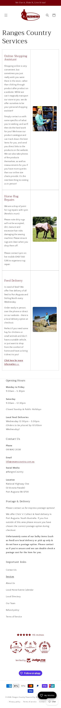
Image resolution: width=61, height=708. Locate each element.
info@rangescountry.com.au (20, 461)
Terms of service (30, 702)
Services (10, 576)
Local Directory (13, 596)
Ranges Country (18, 697)
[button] (6, 15)
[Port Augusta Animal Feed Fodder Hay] (45, 332)
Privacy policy (14, 702)
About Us (10, 583)
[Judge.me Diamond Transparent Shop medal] (16, 647)
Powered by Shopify (34, 697)
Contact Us (11, 570)
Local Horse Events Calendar (19, 590)
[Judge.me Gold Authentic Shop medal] (30, 647)
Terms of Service (14, 617)
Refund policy (12, 610)
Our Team (10, 603)
